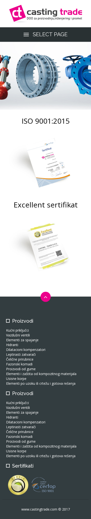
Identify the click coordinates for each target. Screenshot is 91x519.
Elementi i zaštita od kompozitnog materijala (41, 373)
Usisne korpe (16, 378)
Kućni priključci (17, 330)
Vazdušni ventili (18, 335)
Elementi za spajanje (22, 340)
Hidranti (12, 344)
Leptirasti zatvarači (21, 354)
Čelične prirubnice (19, 359)
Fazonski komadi (19, 364)
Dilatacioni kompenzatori (25, 349)
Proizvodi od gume (21, 369)
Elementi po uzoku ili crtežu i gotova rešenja (40, 383)
